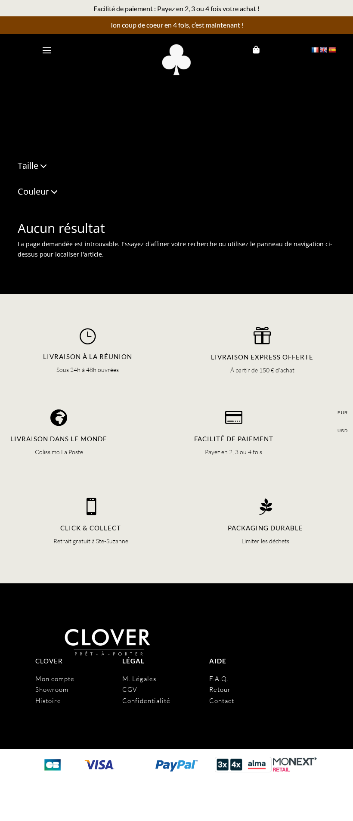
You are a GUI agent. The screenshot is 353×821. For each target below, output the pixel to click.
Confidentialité (146, 701)
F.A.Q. (219, 679)
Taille (28, 166)
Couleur (33, 192)
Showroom (51, 689)
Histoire (48, 701)
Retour (220, 689)
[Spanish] (332, 49)
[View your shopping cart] (256, 50)
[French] (315, 49)
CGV (129, 689)
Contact (221, 701)
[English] (323, 49)
